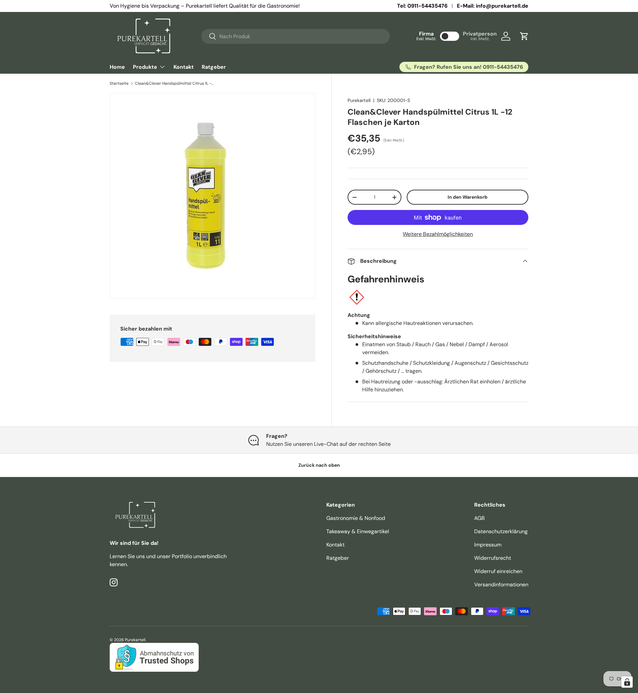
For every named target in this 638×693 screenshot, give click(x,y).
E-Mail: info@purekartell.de (492, 5)
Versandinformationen (501, 584)
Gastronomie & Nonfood (355, 518)
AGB (479, 518)
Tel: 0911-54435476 (422, 5)
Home (117, 66)
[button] (524, 36)
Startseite (119, 83)
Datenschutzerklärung (501, 531)
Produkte (145, 66)
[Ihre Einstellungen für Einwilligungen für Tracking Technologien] (627, 682)
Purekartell (359, 100)
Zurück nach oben (319, 465)
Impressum (487, 544)
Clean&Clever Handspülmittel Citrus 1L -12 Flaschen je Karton (175, 83)
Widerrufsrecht (492, 557)
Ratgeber (214, 66)
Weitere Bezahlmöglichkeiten (438, 234)
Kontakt (183, 66)
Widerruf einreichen (498, 571)
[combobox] (295, 36)
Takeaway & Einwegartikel (357, 531)
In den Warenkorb (467, 197)
